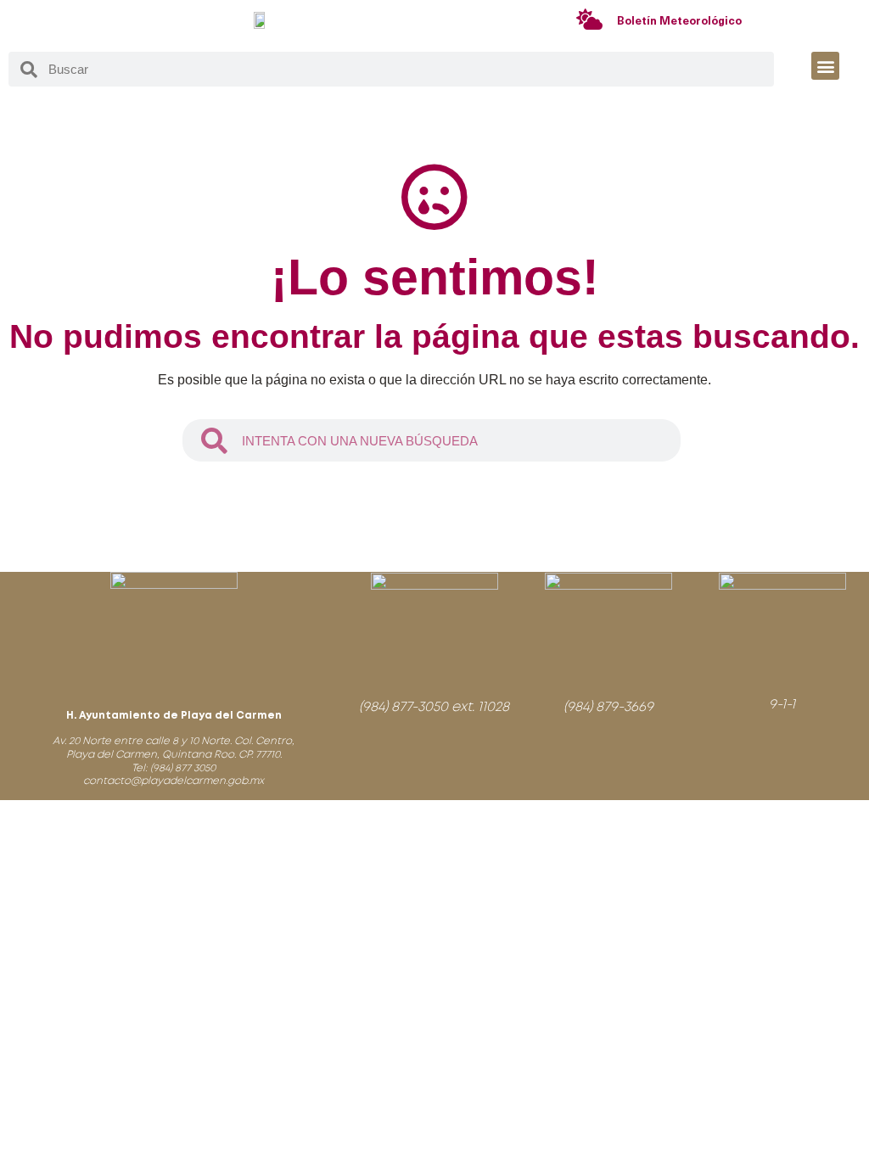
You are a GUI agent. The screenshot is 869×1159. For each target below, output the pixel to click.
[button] (825, 66)
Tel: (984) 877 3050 (174, 768)
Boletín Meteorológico (679, 21)
